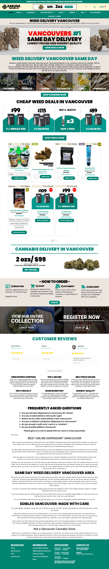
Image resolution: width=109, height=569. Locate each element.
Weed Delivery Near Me (42, 551)
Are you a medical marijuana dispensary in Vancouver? (49, 421)
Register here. (11, 296)
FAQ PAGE (14, 435)
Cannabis (30, 12)
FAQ (12, 554)
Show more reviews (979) (54, 371)
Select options (19, 232)
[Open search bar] (86, 7)
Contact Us (15, 556)
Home (11, 12)
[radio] (16, 219)
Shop (19, 12)
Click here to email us (84, 554)
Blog (34, 559)
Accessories (95, 12)
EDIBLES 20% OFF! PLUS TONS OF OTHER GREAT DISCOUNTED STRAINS (54, 2)
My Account (15, 551)
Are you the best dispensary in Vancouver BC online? (47, 413)
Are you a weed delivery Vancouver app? (42, 416)
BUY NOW (69, 7)
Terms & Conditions (40, 556)
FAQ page (66, 499)
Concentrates (46, 12)
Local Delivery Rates (40, 548)
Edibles (72, 12)
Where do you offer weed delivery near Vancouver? (47, 418)
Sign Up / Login (54, 16)
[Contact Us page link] (94, 7)
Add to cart (19, 178)
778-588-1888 (82, 550)
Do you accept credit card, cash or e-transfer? (44, 424)
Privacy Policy (38, 554)
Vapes (61, 12)
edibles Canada (23, 508)
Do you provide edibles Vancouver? (39, 427)
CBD (82, 12)
